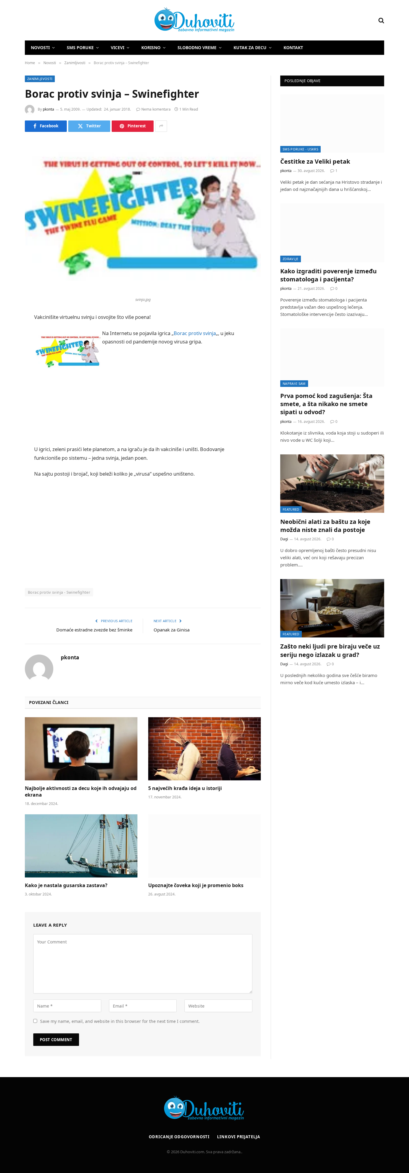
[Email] (9, 394)
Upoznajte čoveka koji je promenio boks (195, 885)
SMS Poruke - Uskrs (300, 149)
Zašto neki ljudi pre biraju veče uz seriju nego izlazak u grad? (330, 650)
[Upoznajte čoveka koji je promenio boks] (204, 846)
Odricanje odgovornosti (179, 1136)
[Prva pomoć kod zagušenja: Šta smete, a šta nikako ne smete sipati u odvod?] (332, 357)
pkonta (48, 109)
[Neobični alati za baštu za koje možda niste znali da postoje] (332, 483)
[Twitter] (9, 348)
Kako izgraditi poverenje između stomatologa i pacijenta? (328, 275)
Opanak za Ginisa (172, 630)
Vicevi (117, 47)
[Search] (380, 20)
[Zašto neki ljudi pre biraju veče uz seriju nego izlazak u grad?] (332, 608)
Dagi (284, 539)
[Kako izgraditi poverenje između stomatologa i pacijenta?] (332, 232)
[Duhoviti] (130, 20)
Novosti (40, 47)
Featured (291, 509)
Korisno (150, 47)
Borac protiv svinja (195, 333)
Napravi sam (294, 383)
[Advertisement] (143, 416)
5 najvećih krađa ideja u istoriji (185, 788)
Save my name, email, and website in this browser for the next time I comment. (120, 1021)
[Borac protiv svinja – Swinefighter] (143, 216)
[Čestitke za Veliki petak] (332, 123)
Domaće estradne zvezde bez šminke (94, 630)
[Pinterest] (9, 379)
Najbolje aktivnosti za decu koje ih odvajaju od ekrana (81, 791)
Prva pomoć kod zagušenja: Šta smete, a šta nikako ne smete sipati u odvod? (326, 404)
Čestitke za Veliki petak (315, 161)
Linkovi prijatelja (238, 1136)
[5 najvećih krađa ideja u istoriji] (204, 749)
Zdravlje (291, 259)
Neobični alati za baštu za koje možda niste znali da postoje (325, 526)
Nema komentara (156, 109)
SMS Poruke (80, 47)
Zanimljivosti (39, 78)
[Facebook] (9, 333)
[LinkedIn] (9, 363)
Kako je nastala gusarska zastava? (66, 885)
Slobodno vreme (197, 47)
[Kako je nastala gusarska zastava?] (81, 846)
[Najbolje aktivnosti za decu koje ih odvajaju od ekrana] (81, 749)
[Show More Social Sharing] (161, 126)
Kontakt (293, 47)
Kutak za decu (250, 47)
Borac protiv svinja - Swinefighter (59, 592)
